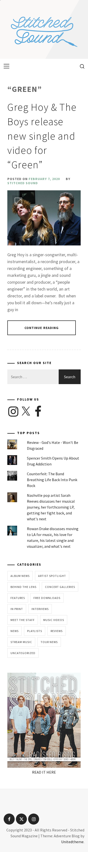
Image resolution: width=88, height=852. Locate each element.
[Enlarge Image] (18, 201)
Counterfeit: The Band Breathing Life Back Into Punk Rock (52, 479)
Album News (20, 576)
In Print (17, 609)
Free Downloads (46, 598)
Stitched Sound (22, 183)
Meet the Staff (23, 620)
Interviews (40, 609)
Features (18, 598)
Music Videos (53, 620)
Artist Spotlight (52, 576)
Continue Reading (41, 328)
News (15, 631)
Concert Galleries (60, 587)
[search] (80, 66)
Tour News (49, 642)
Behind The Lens (23, 587)
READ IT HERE (44, 772)
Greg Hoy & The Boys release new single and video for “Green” (42, 136)
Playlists (34, 631)
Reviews (57, 631)
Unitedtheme (72, 841)
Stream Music (21, 642)
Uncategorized (23, 653)
